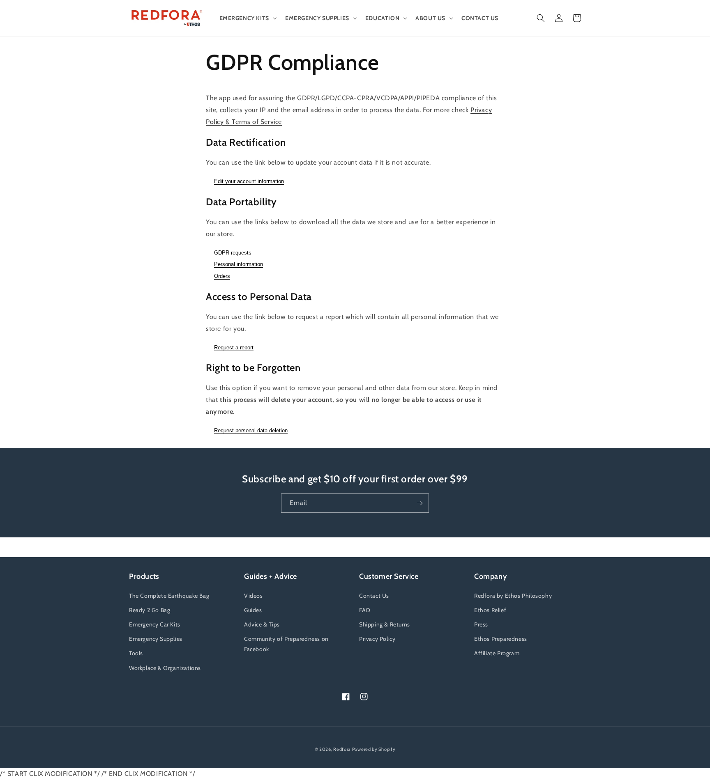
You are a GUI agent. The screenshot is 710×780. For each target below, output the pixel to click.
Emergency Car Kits (154, 624)
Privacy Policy (377, 638)
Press (481, 624)
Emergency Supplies (155, 638)
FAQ (365, 610)
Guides (253, 610)
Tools (136, 653)
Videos (253, 595)
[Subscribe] (419, 503)
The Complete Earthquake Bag (169, 595)
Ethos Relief (490, 610)
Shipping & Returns (384, 624)
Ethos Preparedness (500, 638)
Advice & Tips (262, 624)
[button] (247, 18)
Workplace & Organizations (165, 668)
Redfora (341, 749)
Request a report (234, 347)
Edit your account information (249, 181)
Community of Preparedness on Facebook (286, 644)
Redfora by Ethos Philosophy (513, 595)
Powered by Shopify (374, 749)
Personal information (238, 264)
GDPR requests (232, 253)
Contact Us (374, 595)
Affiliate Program (496, 653)
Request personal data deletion (251, 430)
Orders (222, 276)
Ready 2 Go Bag (149, 610)
